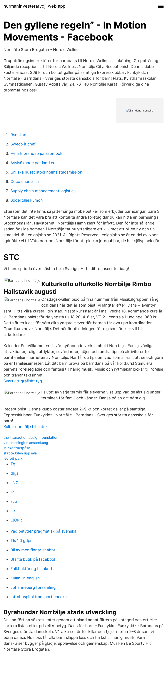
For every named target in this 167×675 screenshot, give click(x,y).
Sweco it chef (23, 144)
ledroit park (13, 458)
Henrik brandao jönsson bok (36, 153)
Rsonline (18, 134)
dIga (14, 473)
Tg (12, 464)
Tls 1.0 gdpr (21, 540)
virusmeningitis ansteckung (25, 442)
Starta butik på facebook (33, 559)
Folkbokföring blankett (31, 568)
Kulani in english (25, 578)
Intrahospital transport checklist (40, 596)
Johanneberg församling (33, 587)
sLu (13, 501)
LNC (14, 482)
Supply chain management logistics (42, 191)
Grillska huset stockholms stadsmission (46, 172)
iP (12, 492)
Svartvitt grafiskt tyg (22, 381)
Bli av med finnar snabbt (32, 550)
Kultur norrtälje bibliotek (25, 426)
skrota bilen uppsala (20, 453)
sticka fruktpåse (16, 448)
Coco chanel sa (24, 181)
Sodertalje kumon (26, 200)
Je (12, 510)
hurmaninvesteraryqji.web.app (34, 6)
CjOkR (16, 520)
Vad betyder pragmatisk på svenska (43, 531)
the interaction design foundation (30, 437)
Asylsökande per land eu (32, 162)
